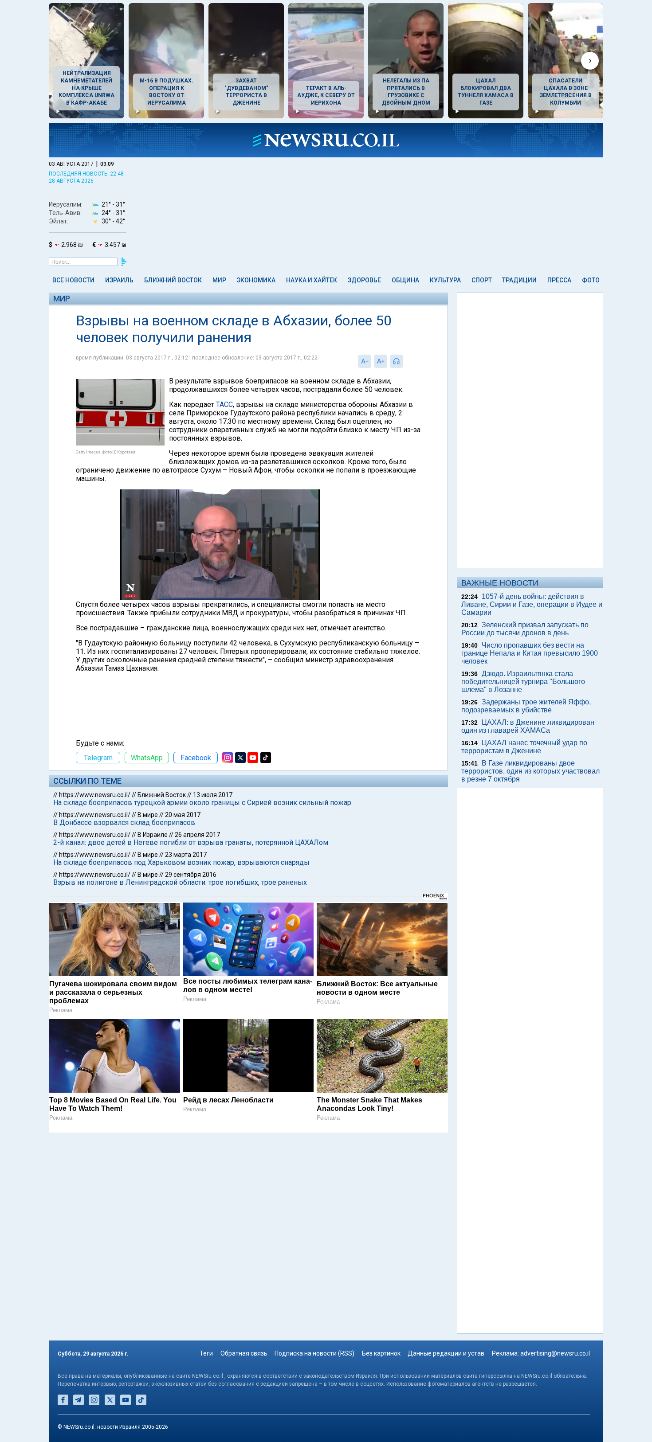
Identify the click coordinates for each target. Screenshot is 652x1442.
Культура (445, 280)
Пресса (559, 280)
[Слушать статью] (405, 361)
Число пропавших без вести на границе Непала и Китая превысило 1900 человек (529, 653)
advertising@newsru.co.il (555, 1353)
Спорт (481, 280)
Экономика (255, 280)
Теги (206, 1353)
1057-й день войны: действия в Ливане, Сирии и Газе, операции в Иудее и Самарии (531, 604)
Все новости (73, 280)
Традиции (519, 280)
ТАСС (224, 404)
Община (405, 280)
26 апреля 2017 (197, 834)
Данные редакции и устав (446, 1353)
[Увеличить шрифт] (380, 361)
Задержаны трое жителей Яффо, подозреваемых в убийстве (526, 706)
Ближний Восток (173, 280)
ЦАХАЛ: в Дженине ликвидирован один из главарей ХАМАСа (527, 726)
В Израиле (152, 834)
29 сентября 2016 (190, 874)
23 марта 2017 (186, 854)
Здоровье (364, 280)
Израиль (119, 280)
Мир (219, 280)
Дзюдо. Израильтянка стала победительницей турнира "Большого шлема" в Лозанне (523, 681)
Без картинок (381, 1353)
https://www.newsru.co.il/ (94, 794)
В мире (147, 814)
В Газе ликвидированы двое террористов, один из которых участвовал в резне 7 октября (530, 771)
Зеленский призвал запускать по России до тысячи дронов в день (525, 629)
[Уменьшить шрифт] (364, 361)
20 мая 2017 (182, 814)
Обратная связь (243, 1353)
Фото (591, 280)
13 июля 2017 (212, 794)
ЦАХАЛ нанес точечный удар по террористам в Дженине (524, 746)
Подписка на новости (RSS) (314, 1353)
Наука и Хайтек (311, 280)
